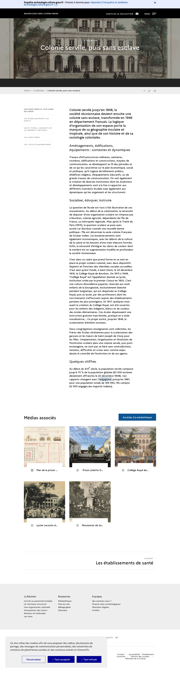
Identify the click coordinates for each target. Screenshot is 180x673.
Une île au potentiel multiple (38, 600)
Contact (120, 654)
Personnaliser (33, 659)
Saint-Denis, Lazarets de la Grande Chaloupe (38, 129)
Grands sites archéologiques (106, 604)
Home (27, 90)
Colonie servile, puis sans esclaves (39, 110)
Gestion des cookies (140, 656)
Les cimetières (32, 137)
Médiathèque (65, 600)
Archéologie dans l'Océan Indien (41, 13)
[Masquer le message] (155, 3)
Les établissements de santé (36, 119)
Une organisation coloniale (37, 607)
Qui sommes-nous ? (102, 600)
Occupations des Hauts (35, 610)
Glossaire (62, 610)
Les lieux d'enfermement (38, 144)
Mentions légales (100, 607)
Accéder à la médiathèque (137, 417)
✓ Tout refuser (89, 659)
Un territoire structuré (35, 604)
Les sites (28, 616)
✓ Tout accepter (61, 659)
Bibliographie (64, 607)
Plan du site (64, 604)
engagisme (105, 379)
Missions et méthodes (35, 613)
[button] (155, 90)
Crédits (96, 610)
